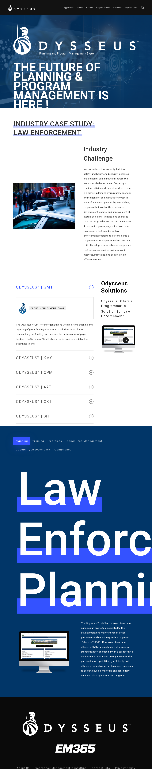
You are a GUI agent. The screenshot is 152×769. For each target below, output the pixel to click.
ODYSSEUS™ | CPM (34, 372)
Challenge (98, 158)
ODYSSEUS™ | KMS (34, 358)
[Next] (126, 340)
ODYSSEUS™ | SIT (33, 416)
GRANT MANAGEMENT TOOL (47, 308)
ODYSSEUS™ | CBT (34, 401)
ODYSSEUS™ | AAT (33, 387)
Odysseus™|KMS (91, 642)
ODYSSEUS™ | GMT (34, 287)
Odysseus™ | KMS (96, 623)
